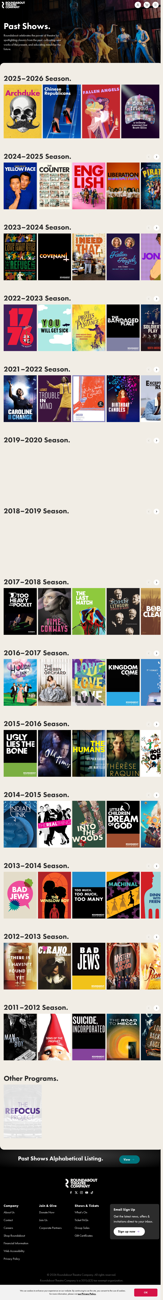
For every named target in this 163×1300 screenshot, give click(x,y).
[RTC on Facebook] (71, 1192)
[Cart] (147, 5)
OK (146, 1292)
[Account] (138, 5)
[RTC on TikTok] (92, 1192)
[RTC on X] (76, 1192)
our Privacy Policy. (87, 1294)
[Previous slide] (149, 157)
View (127, 1159)
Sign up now (126, 1231)
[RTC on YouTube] (86, 1192)
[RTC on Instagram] (81, 1192)
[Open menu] (155, 5)
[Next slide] (156, 157)
